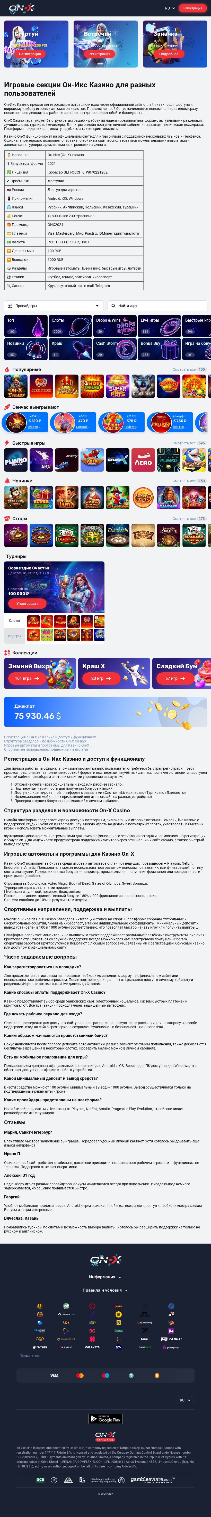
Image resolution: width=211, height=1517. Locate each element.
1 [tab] (100, 63)
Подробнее (169, 54)
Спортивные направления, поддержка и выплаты (46, 749)
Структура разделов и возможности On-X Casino (45, 741)
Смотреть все (189, 369)
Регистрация (192, 8)
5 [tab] (111, 63)
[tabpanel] (36, 44)
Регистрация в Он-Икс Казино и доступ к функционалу (50, 737)
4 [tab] (109, 63)
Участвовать (27, 604)
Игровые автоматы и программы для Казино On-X (46, 745)
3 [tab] (107, 63)
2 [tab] (105, 63)
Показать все (29, 1356)
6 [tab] (113, 63)
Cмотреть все (189, 443)
